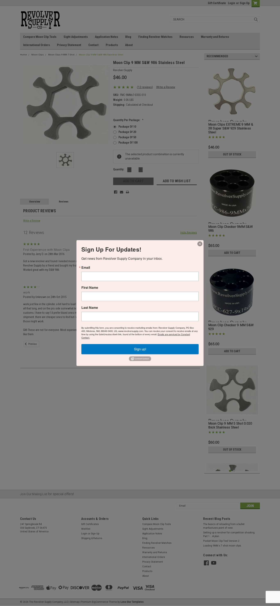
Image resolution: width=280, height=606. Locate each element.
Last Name (89, 307)
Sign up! (140, 349)
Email (85, 267)
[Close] (199, 243)
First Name (89, 287)
